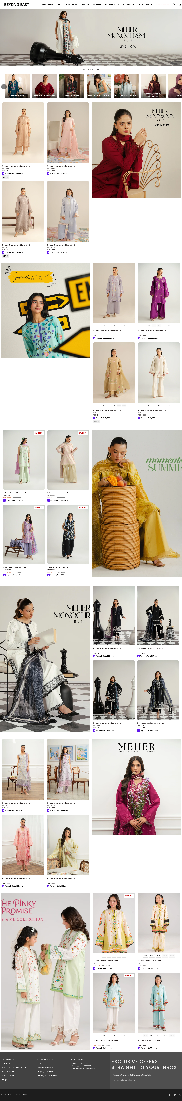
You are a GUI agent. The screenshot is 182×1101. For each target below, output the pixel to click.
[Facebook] (170, 1095)
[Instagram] (180, 1095)
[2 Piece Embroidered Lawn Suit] (114, 293)
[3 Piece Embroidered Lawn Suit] (23, 132)
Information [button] (8, 1060)
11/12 (158, 956)
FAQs (39, 1063)
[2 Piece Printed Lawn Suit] (159, 923)
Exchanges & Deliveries (47, 1075)
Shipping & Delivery (45, 1071)
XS (104, 326)
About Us (6, 1063)
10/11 (151, 956)
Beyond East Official (12, 1095)
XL (124, 326)
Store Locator (8, 1075)
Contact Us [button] (77, 1060)
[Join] (177, 1080)
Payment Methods (45, 1067)
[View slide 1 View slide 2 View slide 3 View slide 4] (91, 37)
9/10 (145, 956)
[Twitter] (175, 1095)
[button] (48, 4)
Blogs (4, 1079)
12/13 (165, 1036)
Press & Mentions (9, 1071)
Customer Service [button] (45, 1060)
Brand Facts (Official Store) (14, 1067)
